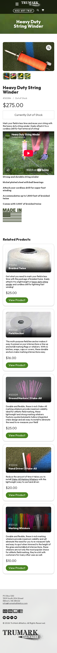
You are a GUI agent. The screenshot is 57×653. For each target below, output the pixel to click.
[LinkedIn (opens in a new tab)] (11, 617)
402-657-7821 (23, 10)
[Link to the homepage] (28, 635)
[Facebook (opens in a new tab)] (4, 617)
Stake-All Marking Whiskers (25, 479)
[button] (38, 10)
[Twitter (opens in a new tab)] (8, 617)
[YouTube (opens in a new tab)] (15, 617)
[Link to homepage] (31, 4)
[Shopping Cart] (43, 10)
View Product (17, 300)
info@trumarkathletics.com (15, 603)
